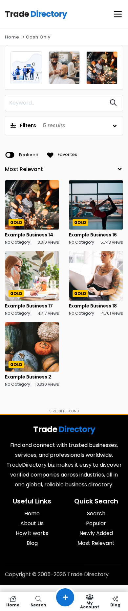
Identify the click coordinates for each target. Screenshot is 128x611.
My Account (89, 604)
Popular (96, 523)
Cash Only (38, 37)
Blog (32, 543)
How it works (32, 533)
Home (12, 37)
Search (96, 513)
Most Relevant (96, 543)
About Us (32, 523)
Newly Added (96, 533)
